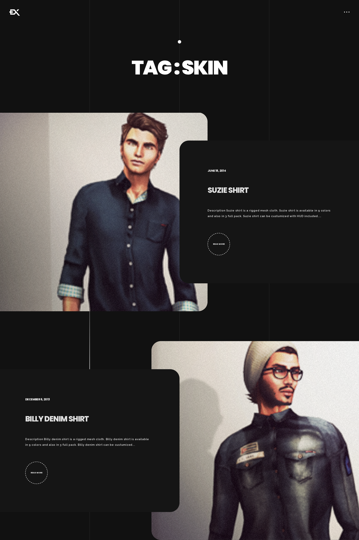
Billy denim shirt (57, 419)
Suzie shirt (228, 190)
